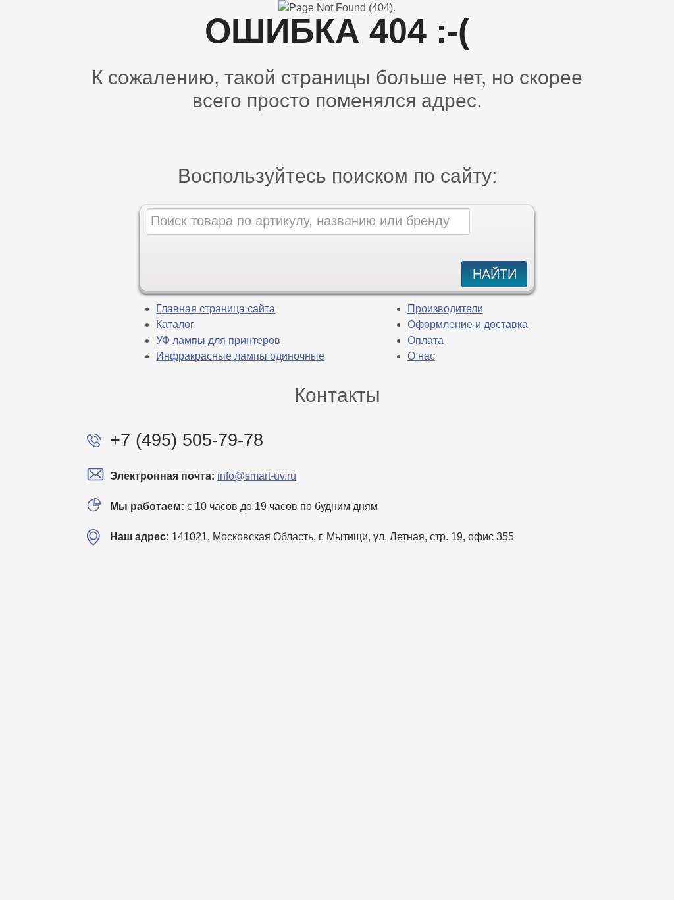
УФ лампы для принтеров (218, 340)
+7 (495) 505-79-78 (186, 440)
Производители (445, 308)
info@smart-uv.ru (256, 476)
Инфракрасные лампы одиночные (240, 356)
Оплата (425, 340)
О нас (421, 356)
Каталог (175, 324)
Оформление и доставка (467, 324)
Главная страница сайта (215, 308)
